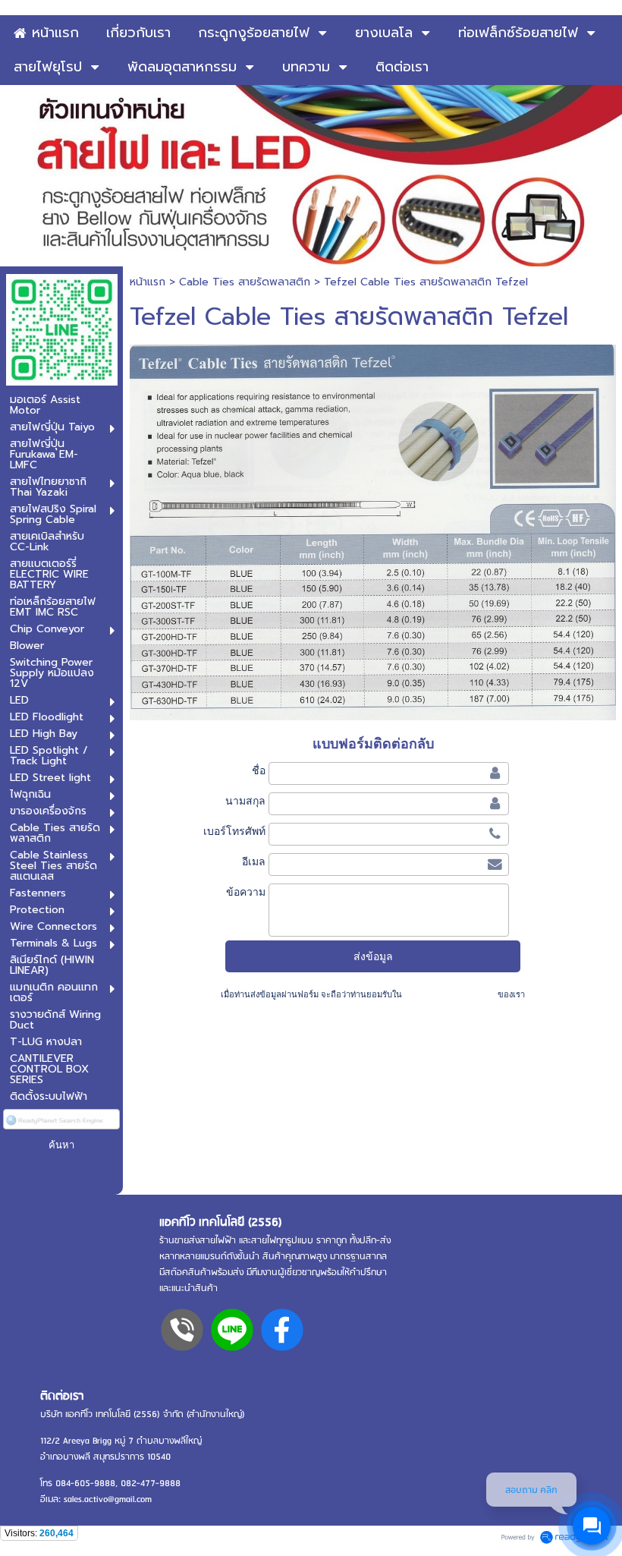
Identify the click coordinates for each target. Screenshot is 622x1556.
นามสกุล (245, 801)
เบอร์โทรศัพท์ (234, 831)
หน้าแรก (147, 282)
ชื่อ (258, 770)
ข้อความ (245, 892)
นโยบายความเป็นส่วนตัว (450, 994)
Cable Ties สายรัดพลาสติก (244, 282)
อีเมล (253, 861)
